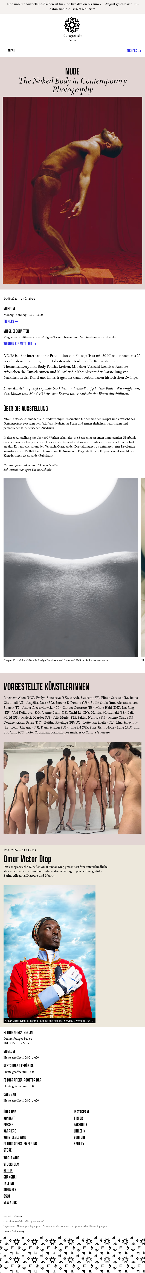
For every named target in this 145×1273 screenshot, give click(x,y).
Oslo (7, 1196)
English (7, 1216)
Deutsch (18, 1216)
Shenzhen (10, 1190)
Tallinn (9, 1183)
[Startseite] (72, 29)
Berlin (8, 1171)
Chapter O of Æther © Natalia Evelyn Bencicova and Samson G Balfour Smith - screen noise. (56, 660)
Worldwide (11, 1158)
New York (10, 1202)
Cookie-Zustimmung (14, 1231)
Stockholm (11, 1164)
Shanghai (10, 1177)
